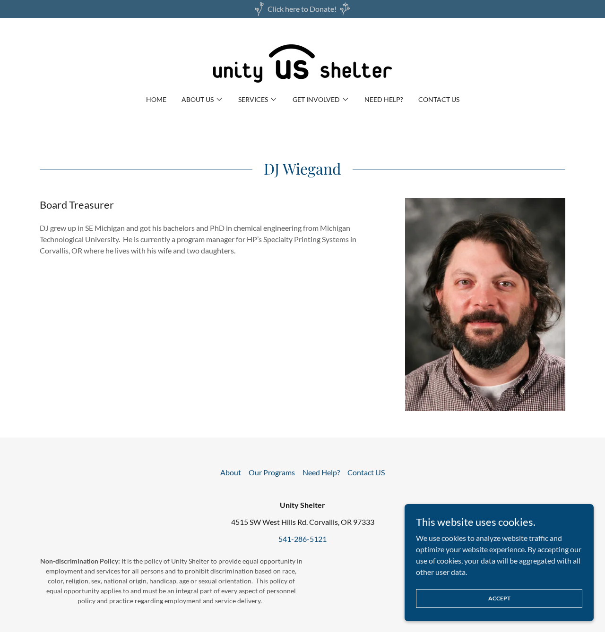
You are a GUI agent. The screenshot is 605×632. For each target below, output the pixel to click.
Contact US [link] (438, 99)
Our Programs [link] (272, 472)
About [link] (230, 472)
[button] (202, 99)
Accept (499, 598)
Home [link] (156, 99)
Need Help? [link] (383, 99)
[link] (302, 62)
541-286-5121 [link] (302, 538)
